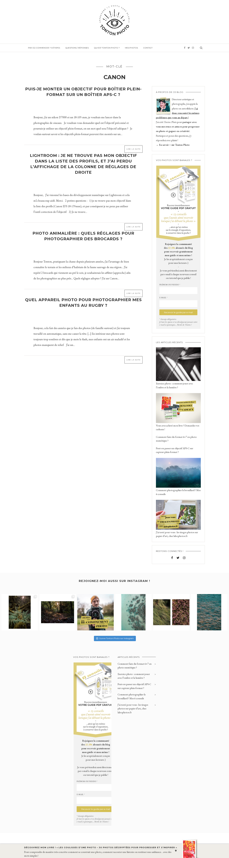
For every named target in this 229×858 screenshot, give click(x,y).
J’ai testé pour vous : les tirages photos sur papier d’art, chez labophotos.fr (133, 708)
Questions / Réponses (77, 48)
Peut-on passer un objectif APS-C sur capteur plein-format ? (134, 686)
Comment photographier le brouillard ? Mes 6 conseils (132, 696)
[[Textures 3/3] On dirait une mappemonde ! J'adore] (133, 612)
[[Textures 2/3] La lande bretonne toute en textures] (171, 612)
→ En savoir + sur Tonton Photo (173, 144)
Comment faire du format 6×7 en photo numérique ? (135, 665)
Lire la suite (133, 149)
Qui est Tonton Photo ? (107, 48)
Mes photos (131, 48)
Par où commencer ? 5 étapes (44, 48)
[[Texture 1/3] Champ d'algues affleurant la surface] (209, 612)
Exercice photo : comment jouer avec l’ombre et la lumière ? (134, 675)
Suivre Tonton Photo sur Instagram (116, 638)
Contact (148, 48)
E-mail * (163, 297)
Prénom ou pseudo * (169, 285)
